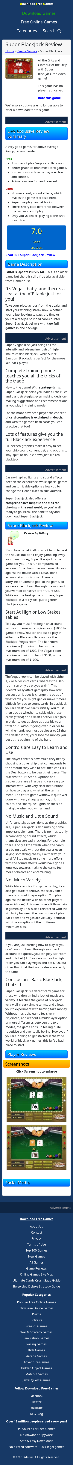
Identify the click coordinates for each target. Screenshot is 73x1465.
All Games (37, 1262)
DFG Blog (36, 1414)
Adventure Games (36, 1362)
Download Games (39, 13)
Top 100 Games (36, 1250)
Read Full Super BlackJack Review (30, 255)
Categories (26, 30)
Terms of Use (36, 1244)
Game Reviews (36, 1268)
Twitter (36, 1402)
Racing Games (36, 1344)
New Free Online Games (36, 1308)
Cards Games (27, 51)
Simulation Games (36, 1338)
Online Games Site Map (36, 1274)
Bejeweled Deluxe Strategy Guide (36, 1286)
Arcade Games (36, 1356)
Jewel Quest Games (36, 1380)
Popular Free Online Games (36, 1302)
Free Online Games (39, 22)
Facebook (36, 1396)
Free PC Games (36, 1326)
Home (9, 51)
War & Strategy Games (36, 1332)
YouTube (37, 1408)
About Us (36, 1226)
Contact (36, 1232)
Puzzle (36, 1314)
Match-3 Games (36, 1374)
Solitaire (36, 1320)
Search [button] (50, 30)
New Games (36, 1256)
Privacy (36, 1238)
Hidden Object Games (36, 1368)
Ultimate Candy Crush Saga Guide (36, 1280)
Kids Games (36, 1350)
